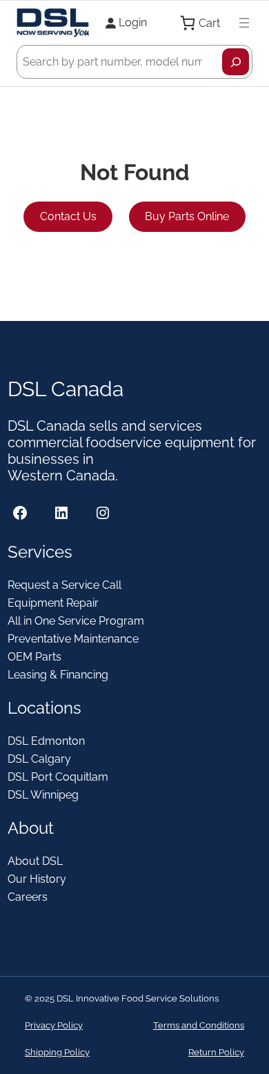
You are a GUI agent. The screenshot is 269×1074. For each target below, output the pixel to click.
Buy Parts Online (187, 216)
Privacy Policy (54, 1025)
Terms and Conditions (198, 1025)
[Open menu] (244, 22)
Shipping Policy (57, 1052)
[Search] (235, 61)
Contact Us (68, 216)
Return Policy (216, 1052)
